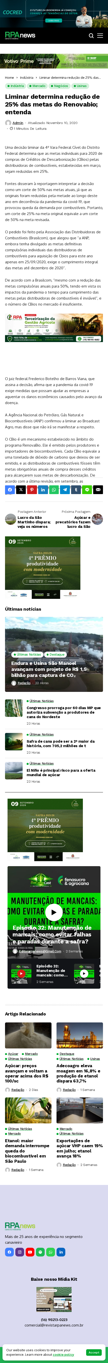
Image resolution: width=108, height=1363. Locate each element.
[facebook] (9, 1252)
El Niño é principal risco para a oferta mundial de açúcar (61, 772)
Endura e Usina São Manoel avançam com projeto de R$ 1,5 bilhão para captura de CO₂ (48, 669)
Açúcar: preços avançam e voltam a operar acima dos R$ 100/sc (26, 1073)
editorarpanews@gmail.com (40, 951)
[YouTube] (30, 1252)
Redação (24, 683)
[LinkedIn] (61, 1252)
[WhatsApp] (50, 1252)
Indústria (26, 78)
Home (9, 78)
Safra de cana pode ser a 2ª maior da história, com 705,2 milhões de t (60, 743)
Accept (94, 1352)
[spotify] (40, 1252)
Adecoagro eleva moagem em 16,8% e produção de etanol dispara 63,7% (78, 1073)
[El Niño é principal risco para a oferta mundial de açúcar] (14, 770)
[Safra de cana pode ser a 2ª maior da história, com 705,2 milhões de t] (14, 741)
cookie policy (63, 1354)
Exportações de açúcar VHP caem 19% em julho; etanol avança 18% (80, 1148)
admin (18, 123)
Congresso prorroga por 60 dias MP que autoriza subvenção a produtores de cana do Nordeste (64, 712)
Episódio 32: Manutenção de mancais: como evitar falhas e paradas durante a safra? (52, 934)
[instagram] (19, 1252)
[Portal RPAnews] (20, 35)
